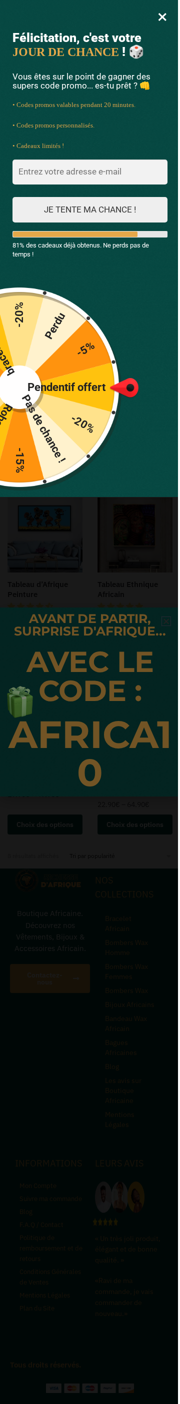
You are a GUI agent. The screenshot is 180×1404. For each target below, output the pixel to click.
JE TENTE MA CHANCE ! (90, 209)
